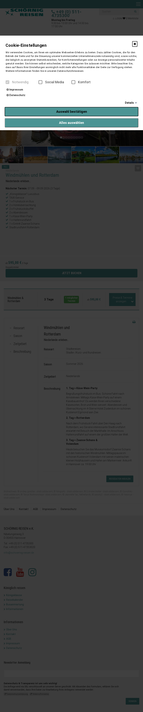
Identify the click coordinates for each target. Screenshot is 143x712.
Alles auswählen (71, 123)
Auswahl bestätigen (71, 112)
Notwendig (20, 82)
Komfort (84, 82)
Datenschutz (17, 95)
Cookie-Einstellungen (26, 45)
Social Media (54, 82)
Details (129, 102)
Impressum (16, 89)
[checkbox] (7, 82)
